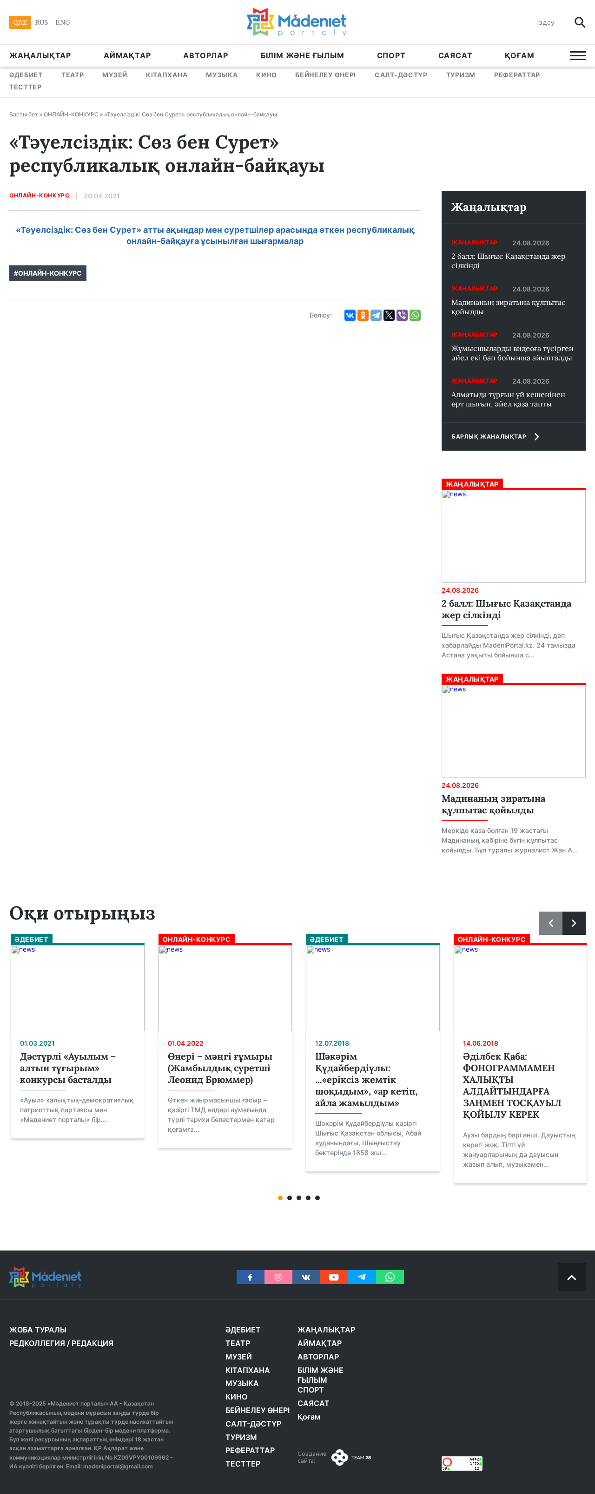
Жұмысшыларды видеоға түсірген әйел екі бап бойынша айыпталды (512, 353)
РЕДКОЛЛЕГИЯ (37, 1343)
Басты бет (23, 114)
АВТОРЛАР (205, 55)
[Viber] (402, 315)
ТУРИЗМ (461, 75)
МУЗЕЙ (114, 75)
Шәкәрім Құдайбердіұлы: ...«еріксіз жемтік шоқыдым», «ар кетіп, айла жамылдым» (366, 1079)
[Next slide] (574, 923)
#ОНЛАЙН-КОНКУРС (48, 273)
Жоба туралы (37, 1329)
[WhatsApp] (415, 315)
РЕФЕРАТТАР (517, 75)
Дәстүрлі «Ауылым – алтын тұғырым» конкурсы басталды (68, 1067)
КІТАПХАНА (166, 75)
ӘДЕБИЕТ (26, 75)
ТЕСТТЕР (25, 87)
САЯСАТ (455, 55)
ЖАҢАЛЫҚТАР (40, 55)
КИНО (266, 75)
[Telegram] (376, 315)
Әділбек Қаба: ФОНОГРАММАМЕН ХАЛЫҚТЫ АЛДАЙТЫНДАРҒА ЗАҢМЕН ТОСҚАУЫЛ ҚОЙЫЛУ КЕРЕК (512, 1085)
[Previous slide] (550, 923)
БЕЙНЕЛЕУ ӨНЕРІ (325, 75)
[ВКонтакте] (350, 315)
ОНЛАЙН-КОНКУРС (71, 114)
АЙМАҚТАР (127, 55)
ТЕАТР (72, 75)
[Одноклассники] (363, 315)
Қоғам (519, 55)
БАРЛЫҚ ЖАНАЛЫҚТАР (489, 436)
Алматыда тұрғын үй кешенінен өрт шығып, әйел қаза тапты (508, 399)
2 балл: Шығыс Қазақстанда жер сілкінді (508, 260)
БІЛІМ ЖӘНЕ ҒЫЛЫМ (302, 55)
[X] (389, 315)
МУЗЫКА (222, 75)
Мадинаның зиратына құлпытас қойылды (508, 306)
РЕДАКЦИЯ (92, 1343)
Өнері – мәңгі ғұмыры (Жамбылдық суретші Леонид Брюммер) (220, 1067)
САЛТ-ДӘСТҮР (401, 75)
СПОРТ (391, 55)
